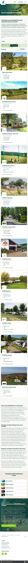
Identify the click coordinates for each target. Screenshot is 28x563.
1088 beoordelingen (9, 267)
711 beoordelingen (8, 174)
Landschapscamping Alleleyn (9, 387)
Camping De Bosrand (7, 355)
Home (8, 535)
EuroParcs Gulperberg (7, 197)
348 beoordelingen (8, 299)
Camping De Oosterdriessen (8, 227)
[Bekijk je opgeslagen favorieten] (15, 2)
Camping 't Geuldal (6, 323)
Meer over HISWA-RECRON (7, 525)
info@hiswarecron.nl (6, 547)
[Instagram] (6, 554)
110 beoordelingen (8, 110)
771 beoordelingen (8, 235)
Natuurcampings (16, 10)
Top (25, 536)
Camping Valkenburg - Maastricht (10, 133)
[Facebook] (3, 554)
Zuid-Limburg (10, 10)
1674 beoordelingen (9, 142)
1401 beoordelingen (9, 331)
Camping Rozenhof (6, 259)
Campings (20, 2)
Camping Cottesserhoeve (8, 165)
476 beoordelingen (8, 395)
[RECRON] (3, 2)
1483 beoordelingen (9, 363)
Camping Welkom (6, 291)
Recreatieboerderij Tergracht (9, 101)
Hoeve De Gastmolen (7, 72)
